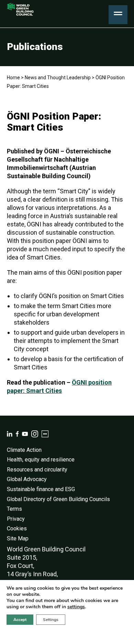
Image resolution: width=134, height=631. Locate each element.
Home (13, 77)
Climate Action (24, 450)
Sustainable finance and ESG (41, 489)
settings (76, 607)
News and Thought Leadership (58, 77)
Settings (50, 619)
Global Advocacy (27, 479)
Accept (19, 619)
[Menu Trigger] (118, 14)
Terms (14, 509)
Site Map (18, 538)
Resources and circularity (37, 469)
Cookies (17, 528)
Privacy (16, 519)
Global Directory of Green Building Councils (58, 499)
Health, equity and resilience (41, 459)
